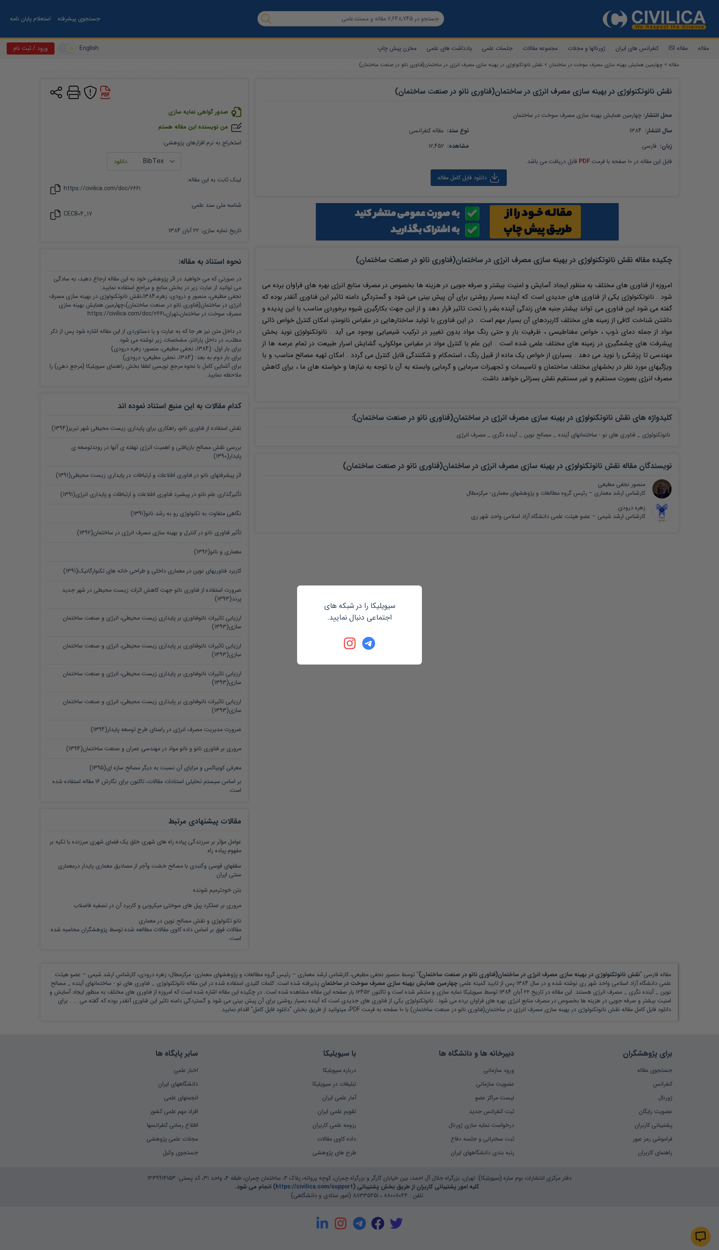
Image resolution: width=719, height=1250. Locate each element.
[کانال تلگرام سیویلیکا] (368, 643)
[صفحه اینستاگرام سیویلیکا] (350, 643)
